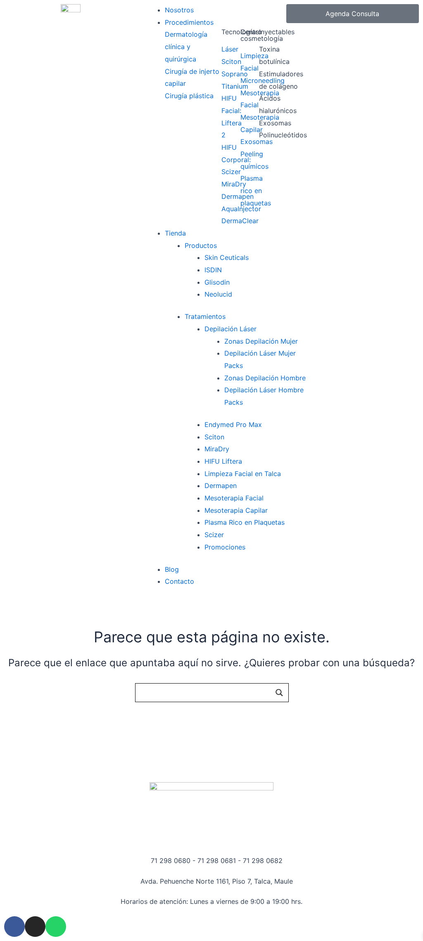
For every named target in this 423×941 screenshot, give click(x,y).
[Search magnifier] (279, 692)
